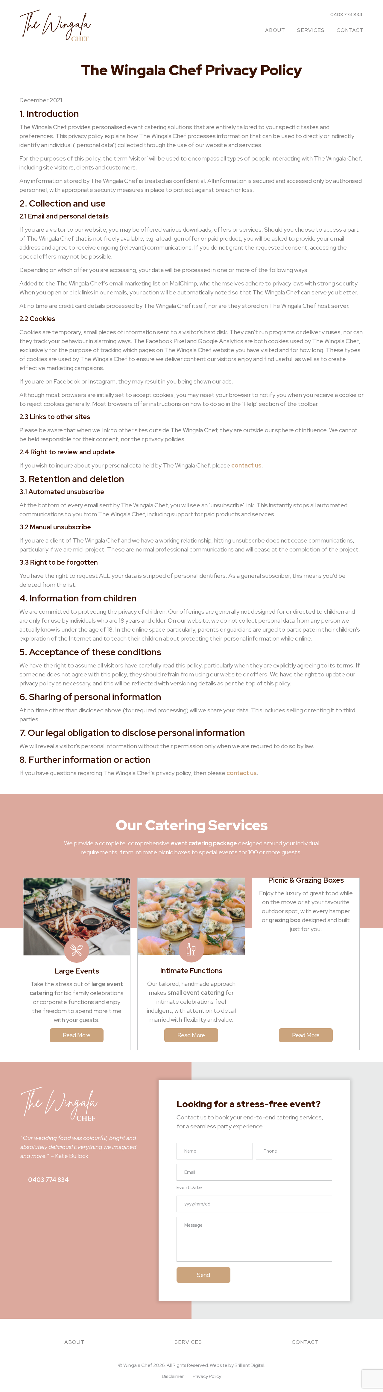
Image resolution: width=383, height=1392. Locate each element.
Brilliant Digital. (250, 1365)
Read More (76, 1035)
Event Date (189, 1188)
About (275, 30)
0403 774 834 (48, 1180)
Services (311, 30)
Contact (350, 30)
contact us (246, 465)
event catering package (204, 843)
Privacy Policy (207, 1376)
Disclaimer (173, 1376)
